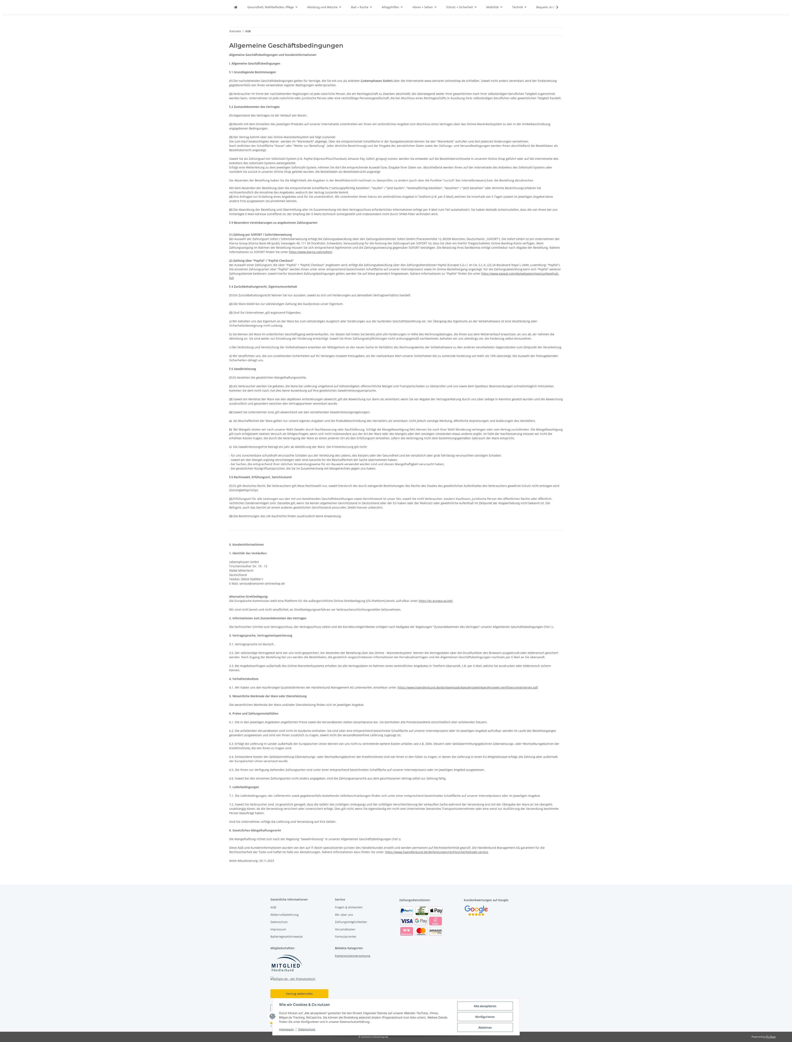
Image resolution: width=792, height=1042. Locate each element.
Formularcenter (345, 936)
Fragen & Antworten (349, 907)
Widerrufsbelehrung (284, 915)
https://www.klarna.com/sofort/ (310, 252)
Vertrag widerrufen (299, 994)
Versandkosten (345, 929)
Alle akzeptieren (485, 1006)
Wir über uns (344, 915)
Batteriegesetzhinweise (286, 936)
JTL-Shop (771, 1036)
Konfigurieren (485, 1016)
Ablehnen (485, 1027)
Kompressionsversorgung (352, 956)
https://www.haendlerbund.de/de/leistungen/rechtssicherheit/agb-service (436, 852)
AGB (273, 907)
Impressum (286, 1029)
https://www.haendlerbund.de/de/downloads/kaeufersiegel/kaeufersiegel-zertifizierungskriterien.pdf (468, 687)
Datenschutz (306, 1029)
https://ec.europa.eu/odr (436, 601)
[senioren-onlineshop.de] (235, 7)
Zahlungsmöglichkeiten (351, 922)
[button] (555, 7)
